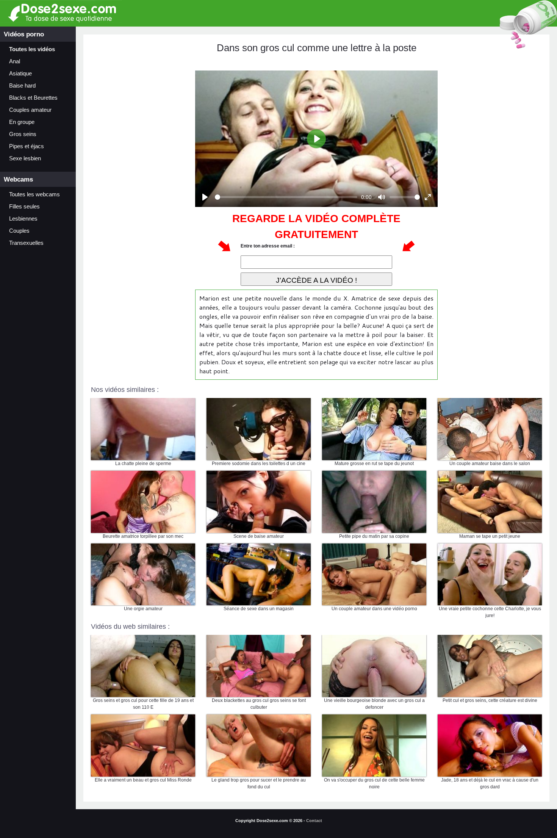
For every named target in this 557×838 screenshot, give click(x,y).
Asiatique (20, 73)
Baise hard (22, 86)
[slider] (286, 197)
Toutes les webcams (34, 194)
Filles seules (24, 207)
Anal (14, 61)
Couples (19, 231)
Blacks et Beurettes (33, 98)
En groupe (21, 122)
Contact (314, 820)
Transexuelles (26, 243)
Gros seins (22, 134)
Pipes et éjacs (26, 146)
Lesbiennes (23, 219)
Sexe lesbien (25, 158)
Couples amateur (30, 110)
